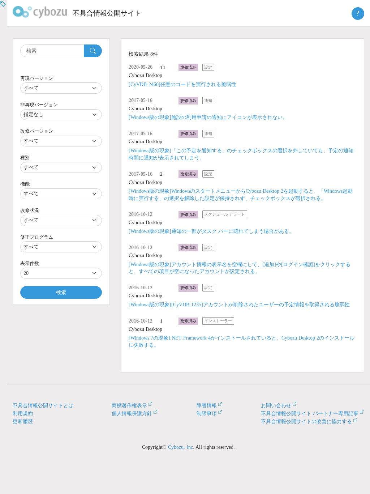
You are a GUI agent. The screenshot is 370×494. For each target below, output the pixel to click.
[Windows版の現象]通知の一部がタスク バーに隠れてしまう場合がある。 (211, 231)
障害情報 (207, 405)
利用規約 (23, 413)
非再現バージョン (39, 104)
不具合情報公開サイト (107, 13)
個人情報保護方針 (132, 413)
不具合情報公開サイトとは (43, 405)
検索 (61, 292)
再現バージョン (36, 78)
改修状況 (29, 210)
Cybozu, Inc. (181, 447)
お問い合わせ (276, 405)
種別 (25, 157)
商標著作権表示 (129, 405)
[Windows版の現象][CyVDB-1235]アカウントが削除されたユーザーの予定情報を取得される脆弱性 (239, 304)
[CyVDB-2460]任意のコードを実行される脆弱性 (182, 84)
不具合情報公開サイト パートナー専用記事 (309, 413)
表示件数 (29, 263)
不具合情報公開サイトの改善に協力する (306, 421)
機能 (25, 184)
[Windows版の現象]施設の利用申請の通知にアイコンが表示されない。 (208, 117)
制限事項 (207, 413)
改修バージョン (36, 131)
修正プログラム (36, 237)
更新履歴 (23, 421)
